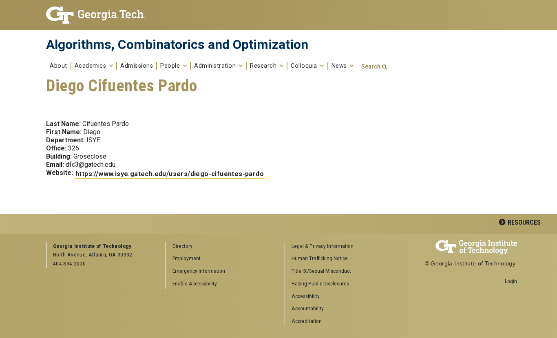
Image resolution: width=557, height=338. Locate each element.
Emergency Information (198, 270)
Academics (91, 66)
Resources (524, 222)
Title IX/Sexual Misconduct (321, 270)
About (58, 66)
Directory (182, 246)
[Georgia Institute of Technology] (99, 15)
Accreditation (307, 321)
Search (370, 66)
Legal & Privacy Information (323, 246)
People (171, 66)
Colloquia (305, 66)
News (340, 66)
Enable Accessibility (194, 283)
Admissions (136, 66)
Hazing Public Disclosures (320, 283)
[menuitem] (342, 246)
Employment (186, 258)
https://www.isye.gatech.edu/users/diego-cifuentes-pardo (169, 174)
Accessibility (306, 296)
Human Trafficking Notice (320, 258)
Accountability (308, 308)
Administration (216, 66)
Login (511, 281)
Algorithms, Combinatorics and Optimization (177, 44)
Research (264, 66)
